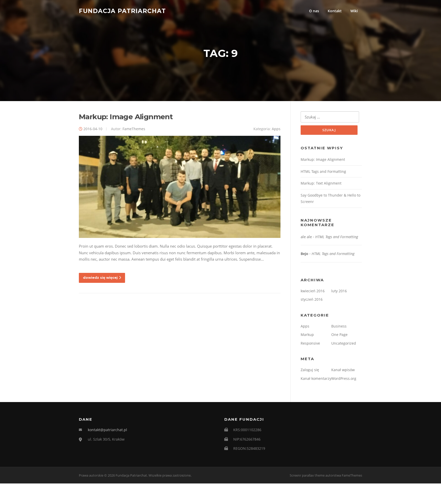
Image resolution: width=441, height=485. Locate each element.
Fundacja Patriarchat (122, 10)
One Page (339, 334)
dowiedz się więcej (100, 277)
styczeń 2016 (312, 299)
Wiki (354, 10)
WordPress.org (343, 378)
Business (339, 326)
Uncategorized (343, 343)
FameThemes (133, 128)
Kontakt (335, 10)
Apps (276, 128)
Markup (307, 334)
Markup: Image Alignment (126, 116)
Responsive (310, 343)
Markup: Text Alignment (321, 183)
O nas (314, 10)
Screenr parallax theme (307, 475)
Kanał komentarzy (316, 378)
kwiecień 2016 (313, 290)
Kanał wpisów (343, 369)
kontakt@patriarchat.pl (107, 429)
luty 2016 (339, 290)
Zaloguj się (310, 369)
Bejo (304, 253)
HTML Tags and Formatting (323, 171)
